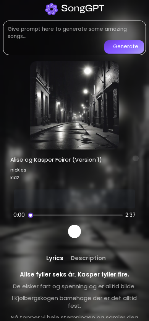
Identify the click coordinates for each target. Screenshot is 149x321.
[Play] (74, 231)
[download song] (136, 159)
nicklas (18, 170)
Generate (125, 46)
